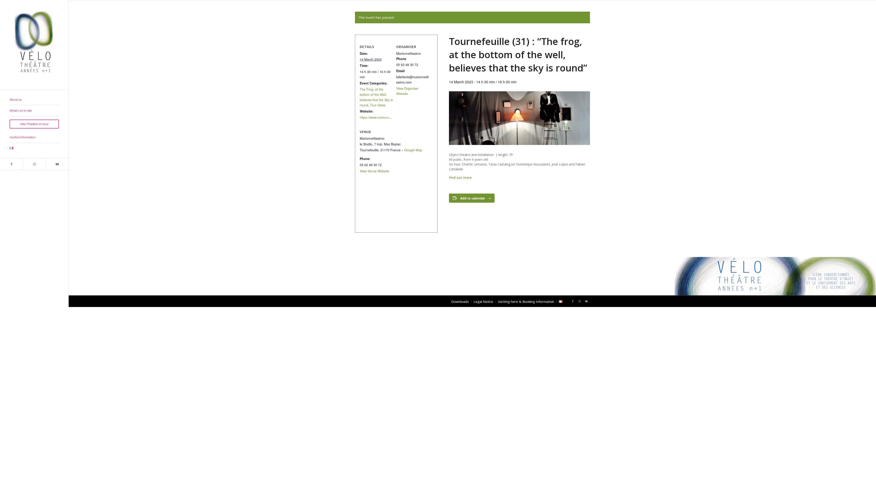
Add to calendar (472, 198)
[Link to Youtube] (57, 164)
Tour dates (378, 105)
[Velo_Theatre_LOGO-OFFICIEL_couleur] (34, 44)
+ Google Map (412, 150)
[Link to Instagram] (34, 164)
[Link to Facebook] (11, 164)
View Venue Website (374, 171)
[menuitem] (34, 99)
